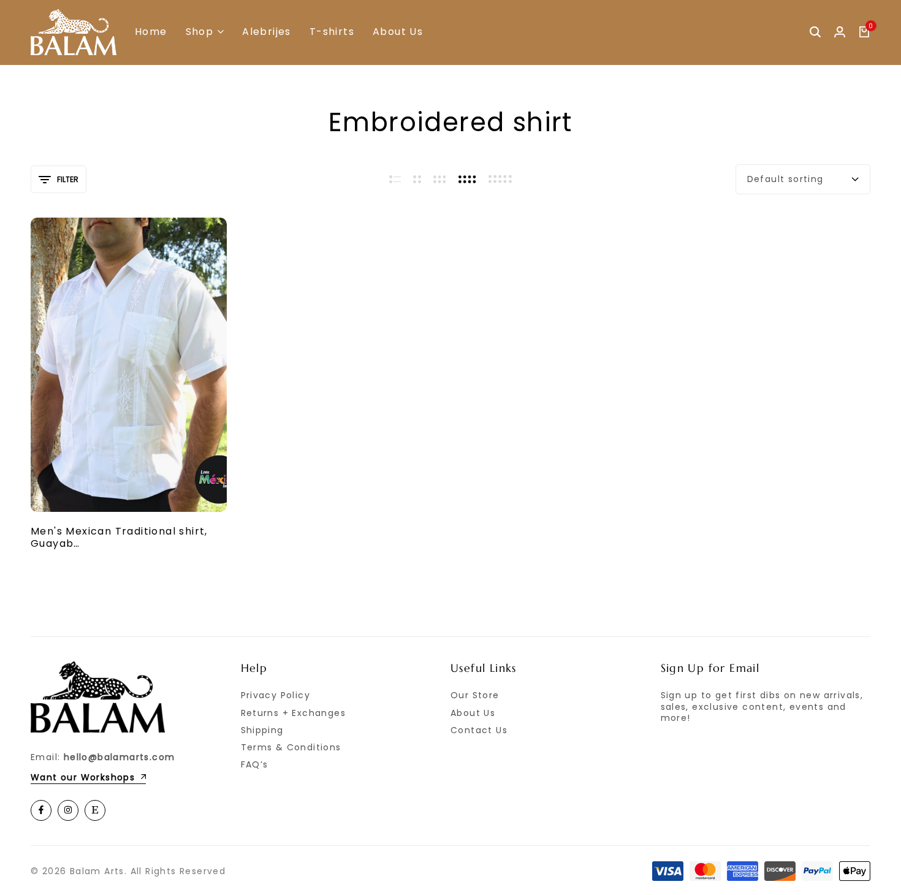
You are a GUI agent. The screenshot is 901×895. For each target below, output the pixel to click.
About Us (398, 31)
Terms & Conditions (291, 747)
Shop (200, 31)
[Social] (41, 810)
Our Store (475, 695)
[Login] (839, 32)
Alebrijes (266, 31)
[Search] (815, 32)
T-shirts (332, 31)
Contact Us (479, 730)
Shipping (262, 730)
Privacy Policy (276, 695)
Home (151, 31)
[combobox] (803, 179)
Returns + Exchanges (293, 712)
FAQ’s (254, 764)
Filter (67, 179)
